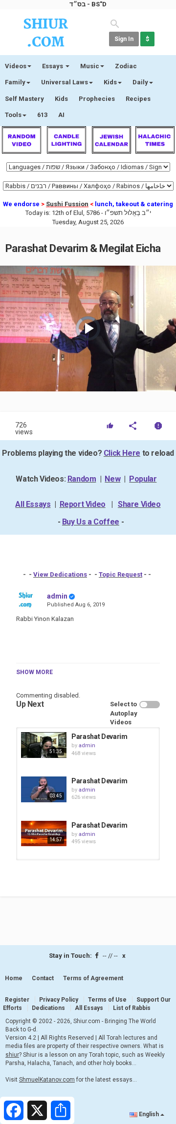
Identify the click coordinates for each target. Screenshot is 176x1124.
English (148, 1114)
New (112, 479)
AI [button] (61, 114)
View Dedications (60, 574)
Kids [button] (110, 82)
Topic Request (120, 574)
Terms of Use (107, 999)
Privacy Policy (58, 999)
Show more (34, 672)
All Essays (32, 504)
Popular (142, 479)
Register (17, 999)
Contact (43, 978)
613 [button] (42, 114)
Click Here (122, 453)
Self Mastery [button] (24, 98)
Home (13, 978)
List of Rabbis (132, 1008)
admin (57, 596)
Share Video (139, 504)
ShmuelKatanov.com (47, 1079)
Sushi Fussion (67, 204)
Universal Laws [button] (64, 82)
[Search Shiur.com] (115, 23)
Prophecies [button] (97, 98)
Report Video (83, 504)
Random (81, 479)
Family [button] (15, 82)
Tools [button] (13, 114)
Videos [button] (15, 66)
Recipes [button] (138, 98)
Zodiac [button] (126, 66)
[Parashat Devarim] (43, 744)
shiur (12, 1054)
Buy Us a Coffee (90, 521)
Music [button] (89, 66)
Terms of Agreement (93, 978)
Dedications (48, 1008)
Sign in (123, 39)
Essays (53, 66)
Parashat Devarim (99, 736)
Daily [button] (140, 82)
